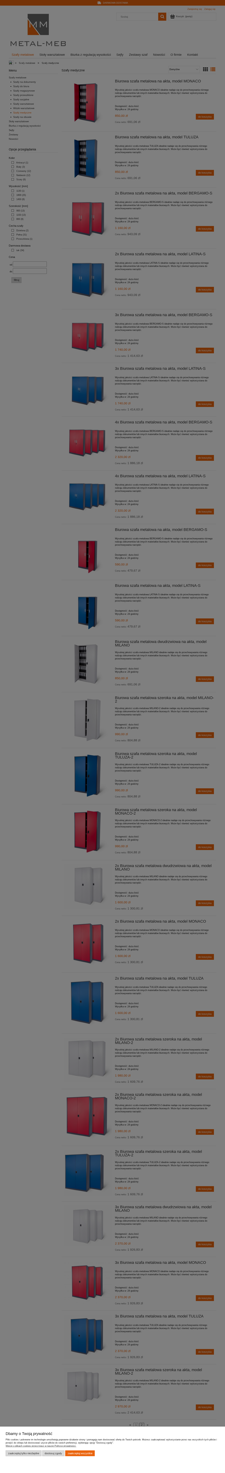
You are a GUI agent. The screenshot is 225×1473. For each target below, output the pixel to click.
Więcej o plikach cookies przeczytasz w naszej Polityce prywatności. (41, 1446)
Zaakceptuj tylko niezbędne (23, 1453)
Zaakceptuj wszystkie (80, 1453)
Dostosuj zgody (53, 1453)
